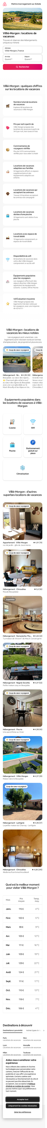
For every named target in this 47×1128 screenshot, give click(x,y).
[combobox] (22, 50)
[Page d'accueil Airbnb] (5, 4)
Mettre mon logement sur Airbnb (26, 4)
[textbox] (13, 59)
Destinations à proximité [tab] (12, 1030)
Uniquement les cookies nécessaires (22, 1106)
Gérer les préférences (22, 1112)
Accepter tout (22, 1099)
